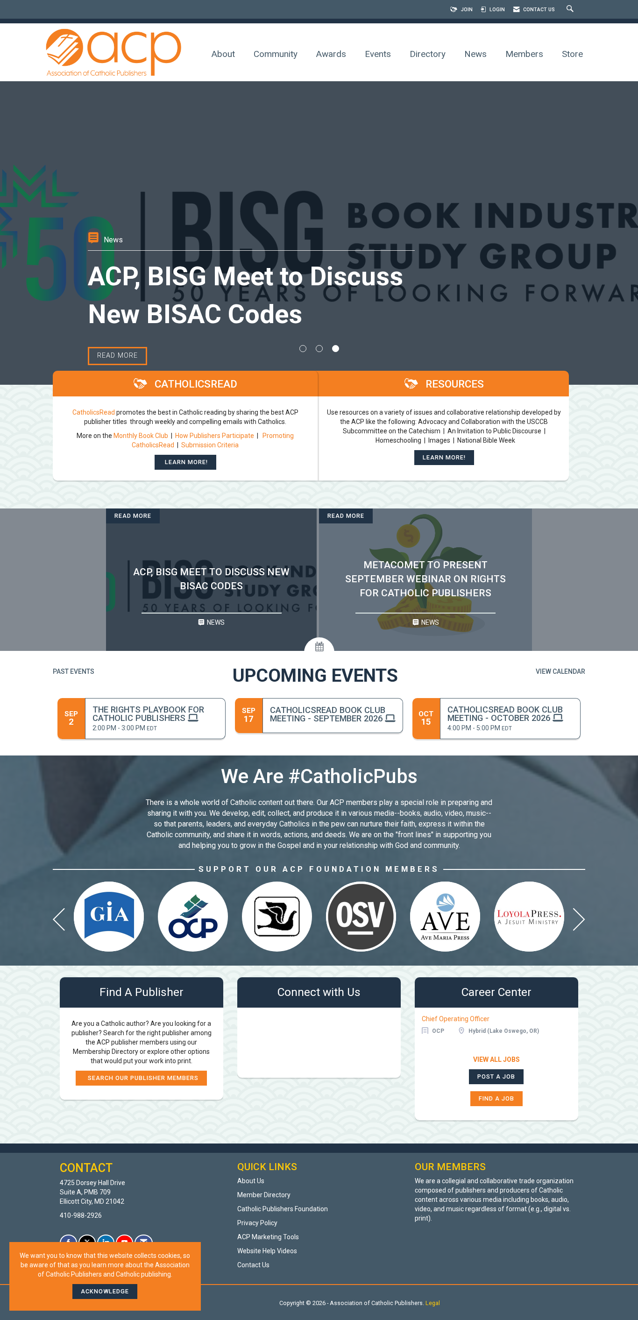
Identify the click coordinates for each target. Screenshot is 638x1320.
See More (115, 318)
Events (378, 54)
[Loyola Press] (529, 916)
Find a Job (496, 1098)
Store (572, 54)
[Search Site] (571, 9)
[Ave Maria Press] (445, 916)
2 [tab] (319, 348)
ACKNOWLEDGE (105, 1291)
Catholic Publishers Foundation (282, 1209)
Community (276, 54)
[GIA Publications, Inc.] (109, 916)
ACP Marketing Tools (268, 1237)
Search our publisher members (141, 1077)
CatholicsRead (93, 412)
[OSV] (361, 916)
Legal (432, 1302)
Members (524, 54)
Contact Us (253, 1265)
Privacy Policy (257, 1223)
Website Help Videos (267, 1251)
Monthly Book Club (141, 435)
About (223, 54)
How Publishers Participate (214, 435)
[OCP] (193, 916)
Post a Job (496, 1076)
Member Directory (264, 1195)
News (475, 54)
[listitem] (319, 233)
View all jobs (496, 1059)
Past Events (73, 671)
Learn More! (185, 462)
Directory (428, 54)
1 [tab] (302, 348)
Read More (132, 515)
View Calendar (560, 671)
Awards (331, 54)
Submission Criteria (210, 445)
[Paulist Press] (277, 916)
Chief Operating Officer (455, 1019)
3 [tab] (335, 348)
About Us (250, 1181)
